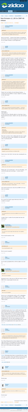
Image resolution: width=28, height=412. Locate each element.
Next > (17, 22)
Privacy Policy (25, 409)
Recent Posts (9, 12)
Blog (6, 11)
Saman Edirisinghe (9, 324)
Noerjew (7, 366)
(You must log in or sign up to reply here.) (20, 400)
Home (3, 11)
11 (15, 22)
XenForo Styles (19, 410)
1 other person (15, 324)
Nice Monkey (7, 224)
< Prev (2, 22)
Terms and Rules (20, 409)
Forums (10, 11)
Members (15, 11)
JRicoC (6, 329)
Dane (6, 241)
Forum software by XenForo (5, 409)
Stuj (6, 305)
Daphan (6, 351)
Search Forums (3, 12)
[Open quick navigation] (26, 15)
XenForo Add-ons (13, 410)
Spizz (5, 324)
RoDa (3, 324)
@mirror (13, 310)
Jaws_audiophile (4, 362)
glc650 (6, 46)
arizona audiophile (9, 25)
